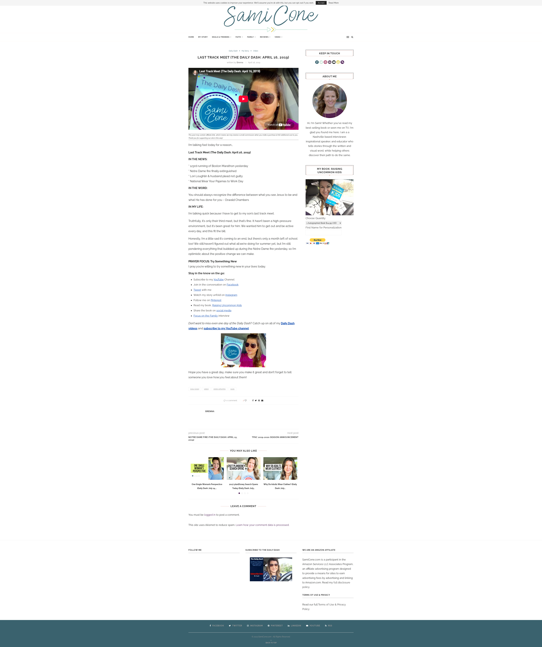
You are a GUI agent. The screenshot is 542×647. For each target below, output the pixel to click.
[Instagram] (338, 62)
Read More (334, 3)
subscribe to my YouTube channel (226, 328)
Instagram (231, 294)
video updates (219, 389)
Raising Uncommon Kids (227, 305)
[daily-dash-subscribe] (271, 569)
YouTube (219, 279)
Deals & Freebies (220, 37)
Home (191, 37)
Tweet (197, 289)
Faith (238, 37)
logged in (210, 514)
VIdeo (277, 37)
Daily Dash (233, 51)
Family (250, 37)
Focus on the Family (206, 315)
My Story (203, 37)
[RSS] (342, 62)
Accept (321, 3)
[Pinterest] (325, 62)
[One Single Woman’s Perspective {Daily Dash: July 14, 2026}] (207, 468)
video (206, 389)
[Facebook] (317, 62)
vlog (232, 389)
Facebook (233, 284)
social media (223, 310)
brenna (240, 62)
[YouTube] (334, 62)
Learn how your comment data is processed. (262, 524)
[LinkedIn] (329, 62)
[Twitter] (321, 62)
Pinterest (216, 300)
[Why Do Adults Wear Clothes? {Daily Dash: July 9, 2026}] (280, 468)
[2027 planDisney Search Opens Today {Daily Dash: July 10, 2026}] (244, 468)
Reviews (264, 37)
